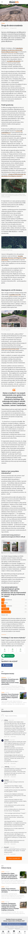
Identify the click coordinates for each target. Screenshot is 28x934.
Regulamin (17, 928)
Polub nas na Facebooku (15, 924)
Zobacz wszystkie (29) (14, 858)
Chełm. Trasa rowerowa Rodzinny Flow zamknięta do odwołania (10, 890)
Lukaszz (6, 740)
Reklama (7, 926)
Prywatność (11, 928)
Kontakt (12, 926)
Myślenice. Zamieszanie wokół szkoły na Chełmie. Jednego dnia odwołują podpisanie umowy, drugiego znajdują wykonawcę (10, 907)
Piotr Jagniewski (4, 28)
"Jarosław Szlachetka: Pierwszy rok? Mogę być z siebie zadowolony (13, 257)
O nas (16, 926)
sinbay (6, 720)
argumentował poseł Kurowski (10, 348)
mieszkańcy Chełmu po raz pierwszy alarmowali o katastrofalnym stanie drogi (12, 50)
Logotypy (20, 926)
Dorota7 (6, 847)
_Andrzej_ (7, 766)
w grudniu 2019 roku (15, 294)
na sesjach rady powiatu (14, 61)
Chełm (3, 23)
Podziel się (7, 665)
